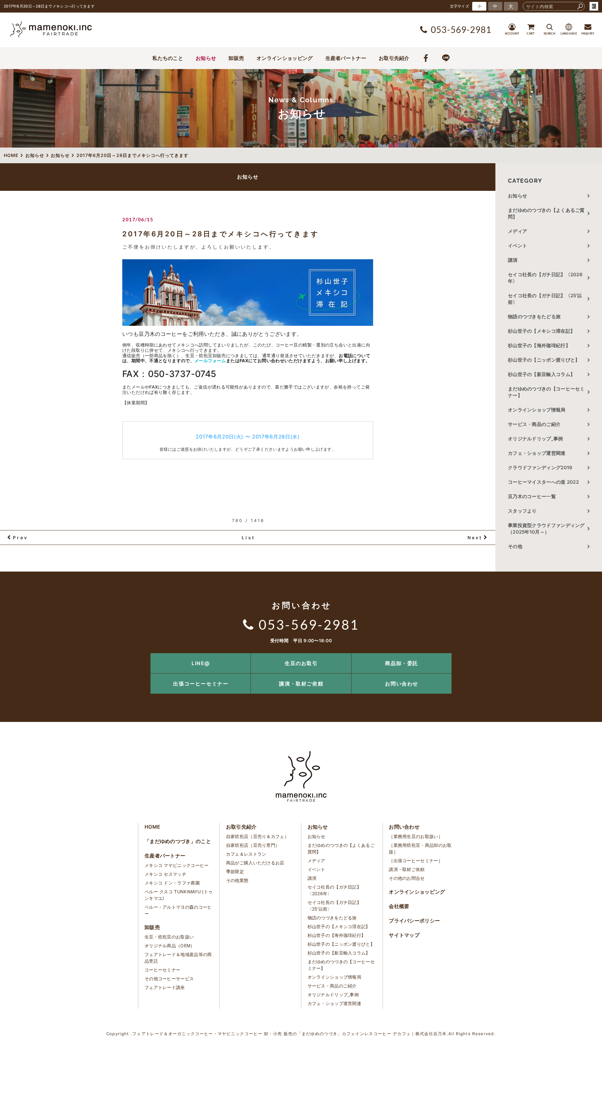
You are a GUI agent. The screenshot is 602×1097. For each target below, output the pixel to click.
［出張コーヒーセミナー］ (416, 860)
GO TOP (583, 655)
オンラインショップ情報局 (537, 410)
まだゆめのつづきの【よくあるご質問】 (546, 213)
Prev (20, 537)
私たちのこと (167, 58)
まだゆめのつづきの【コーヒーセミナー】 (546, 392)
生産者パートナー (345, 58)
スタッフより (522, 511)
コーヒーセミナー (162, 969)
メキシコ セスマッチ (165, 874)
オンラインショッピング (284, 58)
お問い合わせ (401, 683)
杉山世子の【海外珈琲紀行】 (539, 345)
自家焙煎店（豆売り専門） (253, 845)
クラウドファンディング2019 (540, 468)
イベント (517, 246)
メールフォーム (210, 360)
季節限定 (235, 871)
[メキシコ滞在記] (247, 322)
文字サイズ (459, 6)
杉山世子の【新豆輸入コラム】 (541, 374)
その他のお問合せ (407, 878)
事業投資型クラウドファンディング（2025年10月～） (546, 528)
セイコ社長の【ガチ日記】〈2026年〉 (545, 278)
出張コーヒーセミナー (200, 683)
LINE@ (201, 663)
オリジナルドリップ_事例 (535, 439)
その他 (517, 546)
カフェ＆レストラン (246, 854)
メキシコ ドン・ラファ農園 (172, 882)
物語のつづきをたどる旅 (534, 317)
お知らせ (206, 58)
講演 (513, 260)
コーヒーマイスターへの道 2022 (543, 482)
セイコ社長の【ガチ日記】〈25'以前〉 (545, 299)
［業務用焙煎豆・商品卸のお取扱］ (420, 848)
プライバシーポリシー (414, 920)
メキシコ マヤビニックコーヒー (177, 865)
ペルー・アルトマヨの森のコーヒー (178, 910)
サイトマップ (404, 935)
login (593, 6)
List (248, 537)
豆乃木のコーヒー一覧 (532, 496)
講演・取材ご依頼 (301, 683)
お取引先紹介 (394, 58)
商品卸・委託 (401, 663)
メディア (517, 231)
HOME (152, 827)
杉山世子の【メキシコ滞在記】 (541, 331)
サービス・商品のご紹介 (534, 424)
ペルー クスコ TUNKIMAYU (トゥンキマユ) (179, 895)
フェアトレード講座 (165, 987)
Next (475, 537)
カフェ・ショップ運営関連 (537, 453)
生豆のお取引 (301, 663)
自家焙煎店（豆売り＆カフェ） (257, 836)
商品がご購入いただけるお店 (255, 862)
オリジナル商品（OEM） (170, 945)
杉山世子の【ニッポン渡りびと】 (544, 360)
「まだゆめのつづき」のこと (178, 841)
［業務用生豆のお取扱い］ (416, 836)
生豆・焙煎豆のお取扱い (169, 936)
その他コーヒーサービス (169, 978)
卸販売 (236, 58)
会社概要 (399, 906)
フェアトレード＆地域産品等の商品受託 (178, 958)
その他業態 (237, 880)
